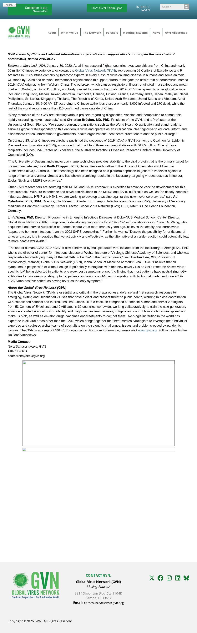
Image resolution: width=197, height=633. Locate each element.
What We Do (69, 32)
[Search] (186, 7)
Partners (112, 32)
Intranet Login (143, 8)
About (52, 32)
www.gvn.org (147, 330)
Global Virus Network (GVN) (95, 70)
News (156, 32)
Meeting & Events (135, 32)
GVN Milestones (176, 32)
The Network (92, 32)
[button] (152, 578)
